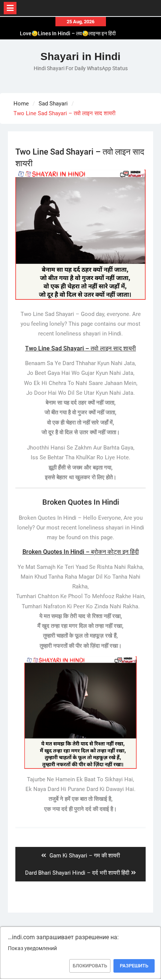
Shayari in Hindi (80, 56)
